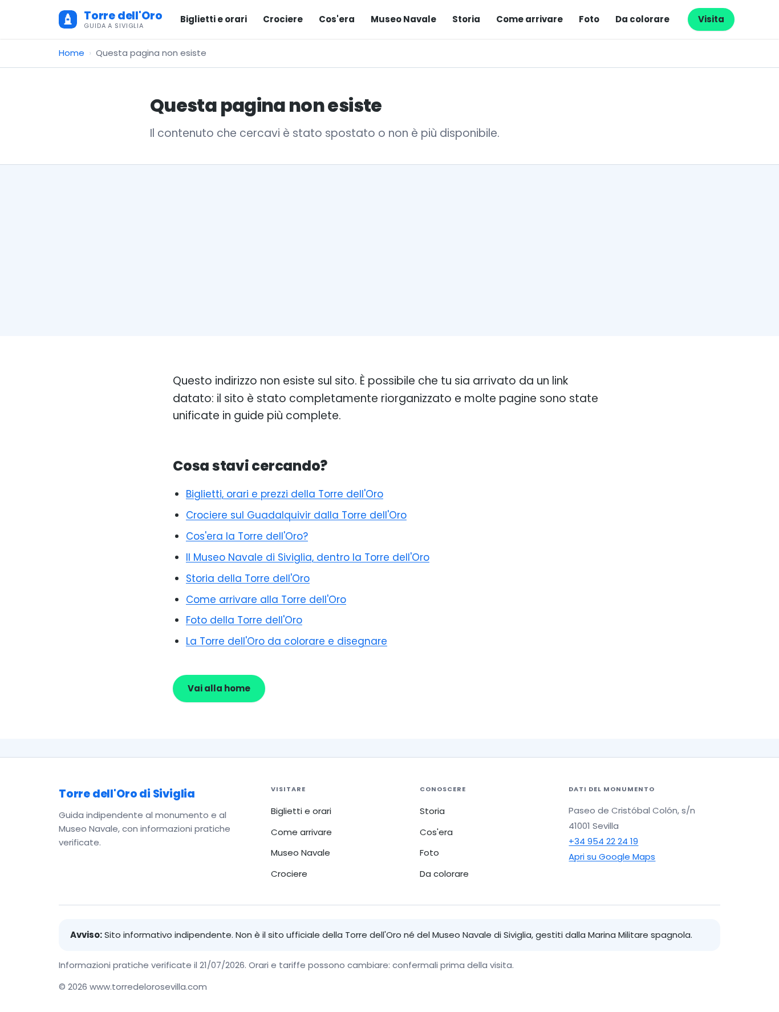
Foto (589, 19)
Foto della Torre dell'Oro (244, 620)
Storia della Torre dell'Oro (248, 578)
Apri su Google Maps (612, 857)
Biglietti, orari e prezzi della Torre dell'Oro (284, 494)
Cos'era (337, 19)
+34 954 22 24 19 (603, 841)
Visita (711, 19)
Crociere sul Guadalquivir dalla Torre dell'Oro (296, 515)
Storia (466, 19)
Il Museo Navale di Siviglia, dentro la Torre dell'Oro (307, 557)
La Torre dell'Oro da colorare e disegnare (286, 641)
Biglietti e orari (213, 19)
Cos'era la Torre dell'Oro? (247, 536)
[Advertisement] (389, 250)
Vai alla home (219, 688)
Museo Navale (403, 19)
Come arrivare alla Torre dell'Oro (266, 599)
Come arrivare (529, 19)
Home (71, 53)
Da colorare (642, 19)
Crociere (283, 19)
